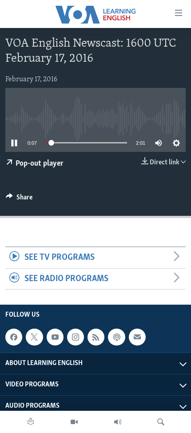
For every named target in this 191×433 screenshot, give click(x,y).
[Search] (160, 422)
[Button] (19, 199)
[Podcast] (116, 337)
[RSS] (96, 337)
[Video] (74, 422)
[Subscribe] (137, 337)
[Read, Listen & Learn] (30, 422)
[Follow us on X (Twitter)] (34, 337)
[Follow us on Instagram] (75, 337)
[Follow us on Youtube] (55, 337)
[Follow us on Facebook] (13, 337)
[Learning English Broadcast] (117, 422)
